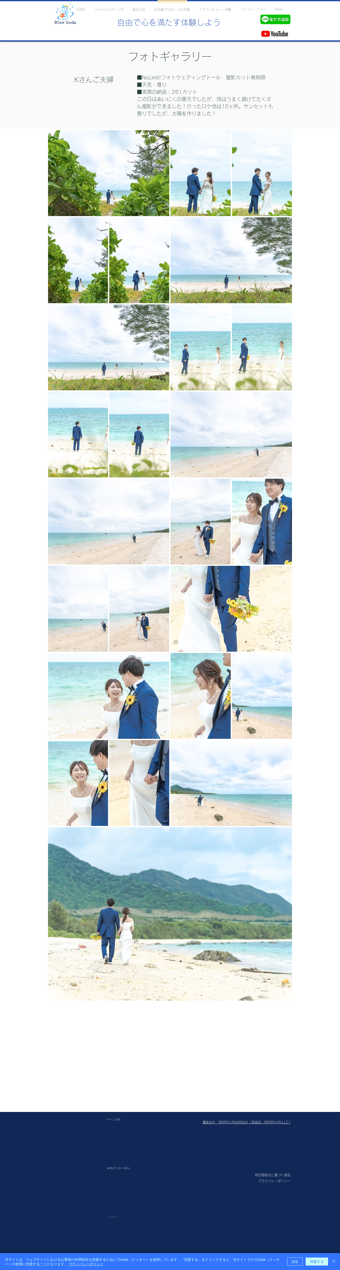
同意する (317, 1261)
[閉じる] (334, 1261)
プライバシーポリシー (86, 1263)
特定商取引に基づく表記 (272, 1175)
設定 (294, 1261)
